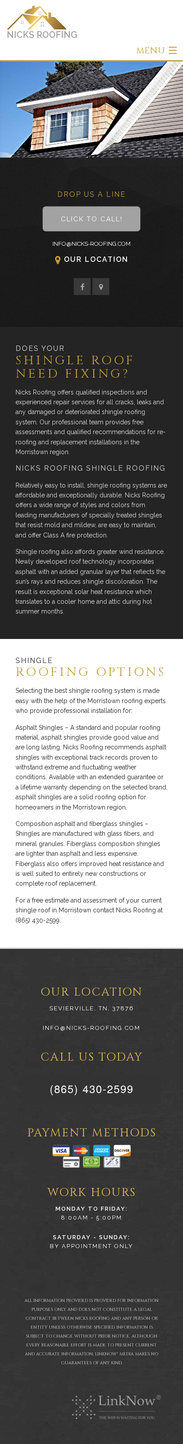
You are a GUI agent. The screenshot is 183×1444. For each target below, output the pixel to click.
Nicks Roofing (42, 34)
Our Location (96, 259)
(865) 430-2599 (92, 1088)
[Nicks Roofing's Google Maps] (100, 287)
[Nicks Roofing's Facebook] (82, 287)
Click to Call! (92, 219)
